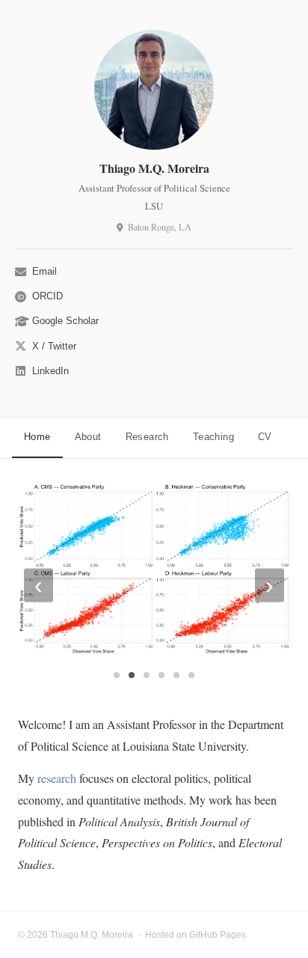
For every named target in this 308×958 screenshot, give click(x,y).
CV (265, 436)
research (56, 778)
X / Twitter (54, 346)
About (88, 436)
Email (44, 271)
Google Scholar (65, 320)
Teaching (213, 436)
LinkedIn (50, 370)
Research (147, 436)
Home (37, 436)
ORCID (47, 296)
